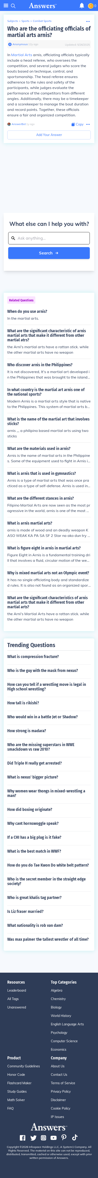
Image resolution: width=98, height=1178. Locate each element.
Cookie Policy (60, 1108)
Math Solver (16, 1100)
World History (61, 1016)
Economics (58, 1049)
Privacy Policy (61, 1091)
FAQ (10, 1108)
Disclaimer (58, 1100)
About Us (57, 1066)
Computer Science (64, 1041)
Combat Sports (42, 21)
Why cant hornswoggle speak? (33, 823)
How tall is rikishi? (23, 702)
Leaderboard (16, 990)
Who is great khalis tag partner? (34, 897)
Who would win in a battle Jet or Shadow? (42, 716)
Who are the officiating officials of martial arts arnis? (48, 32)
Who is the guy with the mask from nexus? (42, 670)
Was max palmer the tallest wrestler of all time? (48, 939)
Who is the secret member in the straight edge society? (46, 881)
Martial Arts (21, 54)
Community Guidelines (23, 1066)
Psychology (59, 1033)
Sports (25, 21)
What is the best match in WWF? (34, 851)
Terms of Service (63, 1083)
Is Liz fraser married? (25, 911)
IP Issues (57, 1117)
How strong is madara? (26, 730)
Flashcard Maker (19, 1083)
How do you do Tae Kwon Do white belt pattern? (48, 865)
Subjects (12, 21)
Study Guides (17, 1091)
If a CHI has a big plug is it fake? (34, 837)
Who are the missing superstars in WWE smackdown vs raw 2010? (41, 747)
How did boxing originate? (29, 809)
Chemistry (58, 999)
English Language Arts (67, 1024)
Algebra (56, 990)
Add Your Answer (49, 135)
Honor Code (16, 1075)
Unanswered (16, 1007)
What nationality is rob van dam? (35, 925)
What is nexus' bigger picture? (32, 777)
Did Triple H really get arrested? (34, 763)
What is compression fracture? (33, 656)
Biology (56, 1007)
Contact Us (59, 1075)
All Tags (13, 999)
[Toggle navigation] (6, 5)
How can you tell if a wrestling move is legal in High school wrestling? (46, 687)
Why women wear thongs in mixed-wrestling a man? (46, 793)
